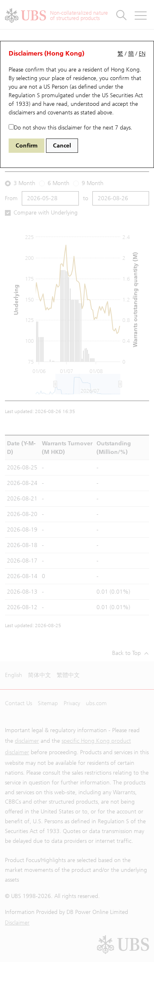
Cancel (62, 145)
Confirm (26, 145)
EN (142, 53)
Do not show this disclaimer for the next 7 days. (73, 127)
